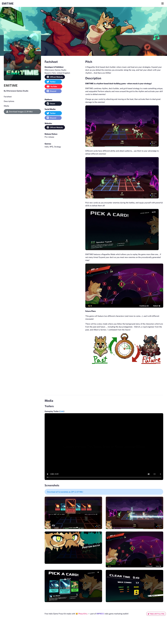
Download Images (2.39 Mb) (21, 111)
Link (62, 411)
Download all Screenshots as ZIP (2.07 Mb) (65, 492)
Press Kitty (83, 614)
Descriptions (9, 101)
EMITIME (7, 3)
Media (6, 106)
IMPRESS (100, 614)
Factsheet (8, 96)
